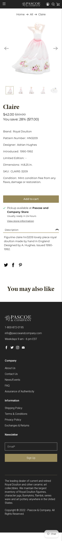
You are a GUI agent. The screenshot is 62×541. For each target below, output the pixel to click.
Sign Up (31, 458)
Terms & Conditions (16, 413)
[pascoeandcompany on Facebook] (6, 348)
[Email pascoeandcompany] (23, 348)
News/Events (12, 379)
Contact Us (11, 374)
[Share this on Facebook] (13, 265)
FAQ (7, 385)
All (31, 14)
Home (20, 14)
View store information (20, 221)
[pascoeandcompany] (31, 4)
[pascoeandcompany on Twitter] (12, 348)
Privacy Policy (13, 419)
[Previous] (6, 48)
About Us (10, 368)
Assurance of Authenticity (19, 391)
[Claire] (31, 48)
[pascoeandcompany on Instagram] (17, 348)
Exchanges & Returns (17, 425)
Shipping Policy (13, 408)
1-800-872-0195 (14, 327)
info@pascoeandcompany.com (23, 333)
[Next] (55, 48)
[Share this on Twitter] (5, 265)
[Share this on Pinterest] (20, 265)
